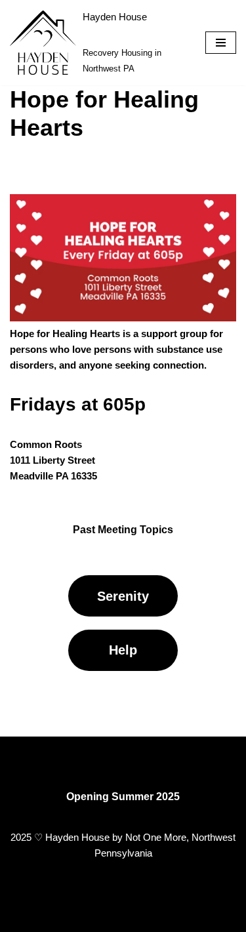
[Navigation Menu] (220, 42)
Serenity (123, 596)
